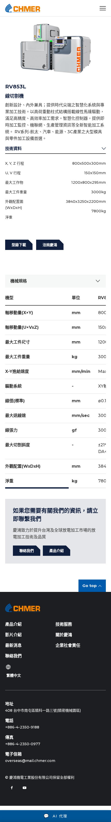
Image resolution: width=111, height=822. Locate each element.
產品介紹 (13, 624)
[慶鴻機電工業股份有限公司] (22, 8)
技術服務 (64, 624)
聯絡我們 (13, 655)
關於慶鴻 (64, 634)
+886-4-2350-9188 (22, 727)
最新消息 (13, 645)
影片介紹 (13, 634)
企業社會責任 (68, 645)
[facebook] (11, 787)
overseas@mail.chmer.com (30, 760)
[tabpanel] (55, 48)
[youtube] (24, 787)
